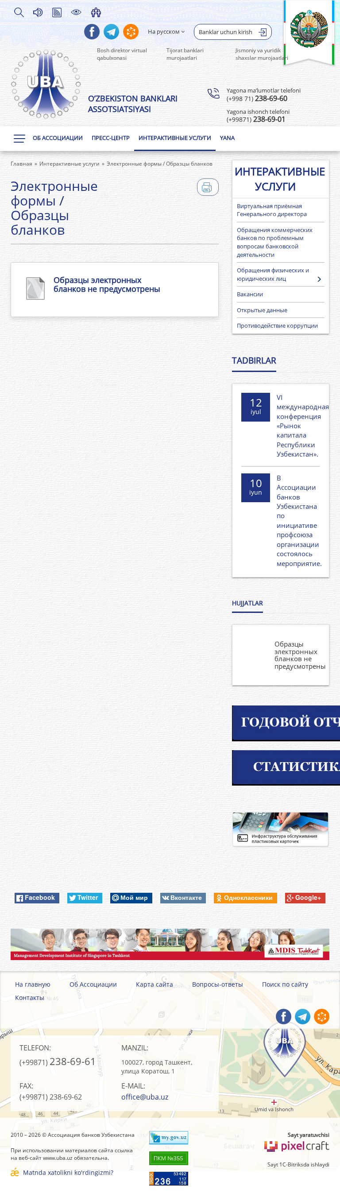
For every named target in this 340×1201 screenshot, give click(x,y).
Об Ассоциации (58, 138)
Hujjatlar (247, 603)
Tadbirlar (254, 360)
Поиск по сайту (285, 984)
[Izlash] (19, 12)
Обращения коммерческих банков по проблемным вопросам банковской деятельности (275, 242)
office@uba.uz (144, 1097)
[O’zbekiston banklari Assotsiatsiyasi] (46, 84)
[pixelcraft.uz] (296, 1145)
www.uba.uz (58, 1158)
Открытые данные (262, 310)
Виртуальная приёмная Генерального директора (272, 210)
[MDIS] (170, 944)
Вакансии (250, 294)
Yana (227, 138)
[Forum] (96, 12)
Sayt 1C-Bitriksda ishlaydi (298, 1164)
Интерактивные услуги (175, 138)
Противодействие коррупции (277, 325)
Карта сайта (154, 984)
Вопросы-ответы (217, 984)
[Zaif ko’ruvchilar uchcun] (76, 12)
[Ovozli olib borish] (38, 12)
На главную (32, 984)
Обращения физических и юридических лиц (273, 274)
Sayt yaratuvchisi (308, 1135)
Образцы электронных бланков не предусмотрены (107, 284)
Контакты (29, 997)
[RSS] (57, 12)
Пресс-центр (111, 138)
